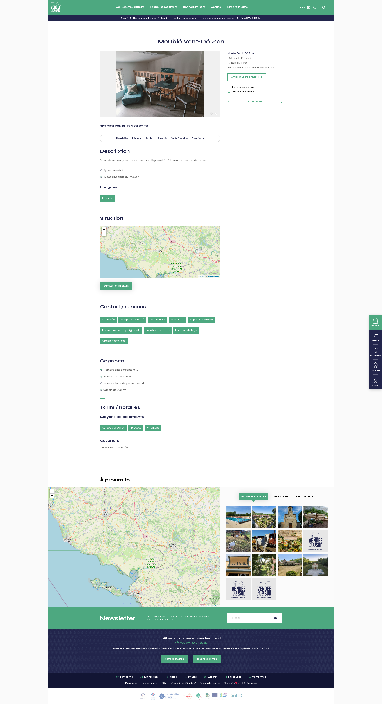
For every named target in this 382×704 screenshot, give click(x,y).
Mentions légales (149, 683)
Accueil (124, 18)
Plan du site (131, 683)
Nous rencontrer (206, 659)
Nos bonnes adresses (163, 7)
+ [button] (104, 229)
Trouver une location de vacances (217, 18)
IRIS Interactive (249, 683)
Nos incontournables (129, 7)
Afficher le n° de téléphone (246, 77)
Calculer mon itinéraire (116, 286)
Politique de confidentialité (182, 683)
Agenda (216, 7)
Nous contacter (174, 659)
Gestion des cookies (210, 683)
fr (301, 8)
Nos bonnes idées (194, 7)
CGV (164, 683)
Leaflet (201, 276)
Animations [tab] (281, 497)
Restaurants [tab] (304, 497)
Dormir (164, 18)
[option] (160, 84)
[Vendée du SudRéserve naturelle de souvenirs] (56, 7)
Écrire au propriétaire (243, 87)
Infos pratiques (237, 7)
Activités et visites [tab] (253, 497)
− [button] (104, 234)
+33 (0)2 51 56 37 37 (194, 642)
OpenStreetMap (213, 276)
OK (275, 618)
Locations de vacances (184, 18)
